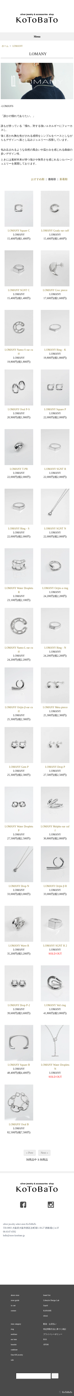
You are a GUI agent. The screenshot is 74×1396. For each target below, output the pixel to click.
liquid (45, 1305)
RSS (45, 1339)
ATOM (46, 1344)
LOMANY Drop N (19, 886)
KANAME (47, 1311)
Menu (37, 36)
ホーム (5, 46)
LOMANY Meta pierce (55, 707)
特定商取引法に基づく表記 (54, 1329)
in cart (13, 1305)
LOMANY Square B (19, 1064)
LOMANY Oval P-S (19, 409)
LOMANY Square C (19, 230)
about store (15, 1295)
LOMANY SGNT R (55, 469)
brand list (46, 1295)
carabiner (14, 1350)
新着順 (64, 179)
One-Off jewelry (17, 1355)
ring (12, 1329)
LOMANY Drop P (55, 766)
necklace (14, 1334)
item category (16, 1324)
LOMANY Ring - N (55, 647)
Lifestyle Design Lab (51, 1300)
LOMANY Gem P (19, 766)
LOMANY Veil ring (55, 1005)
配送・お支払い (50, 1324)
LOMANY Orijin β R (55, 886)
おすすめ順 (37, 179)
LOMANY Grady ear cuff (55, 230)
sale (12, 1360)
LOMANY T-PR (19, 469)
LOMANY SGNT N (55, 528)
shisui (45, 1316)
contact (13, 1311)
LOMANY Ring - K (55, 349)
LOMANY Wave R (19, 945)
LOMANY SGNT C (19, 290)
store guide (15, 1300)
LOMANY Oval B (19, 1124)
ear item (14, 1339)
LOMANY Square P (55, 409)
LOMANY (18, 46)
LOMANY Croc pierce (55, 290)
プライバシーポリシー (52, 1334)
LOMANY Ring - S (18, 528)
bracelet (14, 1344)
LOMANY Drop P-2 (19, 1005)
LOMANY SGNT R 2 (55, 945)
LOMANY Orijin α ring (55, 588)
